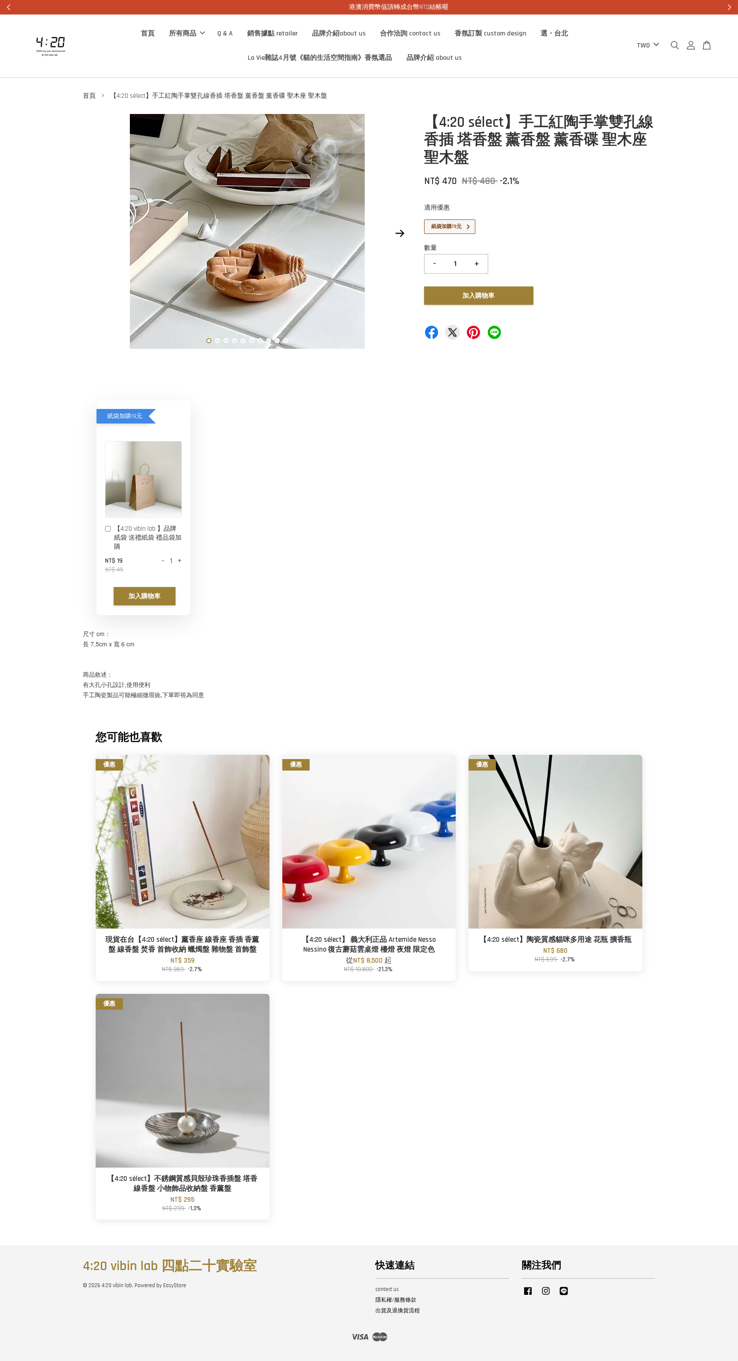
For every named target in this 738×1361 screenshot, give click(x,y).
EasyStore (174, 1285)
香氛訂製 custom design (490, 33)
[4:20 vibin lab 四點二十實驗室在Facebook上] (528, 1295)
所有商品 (182, 33)
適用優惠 (437, 208)
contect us (387, 1289)
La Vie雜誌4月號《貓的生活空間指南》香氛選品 (320, 57)
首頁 (148, 33)
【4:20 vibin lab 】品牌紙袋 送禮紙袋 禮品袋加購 (148, 538)
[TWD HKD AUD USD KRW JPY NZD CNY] (646, 46)
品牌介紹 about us (434, 57)
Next (399, 233)
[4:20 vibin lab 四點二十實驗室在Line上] (564, 1295)
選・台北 (554, 33)
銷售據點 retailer (272, 33)
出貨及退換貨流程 (397, 1310)
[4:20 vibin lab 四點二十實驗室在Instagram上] (546, 1295)
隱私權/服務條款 (395, 1300)
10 (285, 340)
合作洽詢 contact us (410, 33)
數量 (430, 248)
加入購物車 (145, 596)
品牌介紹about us (339, 33)
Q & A (225, 33)
